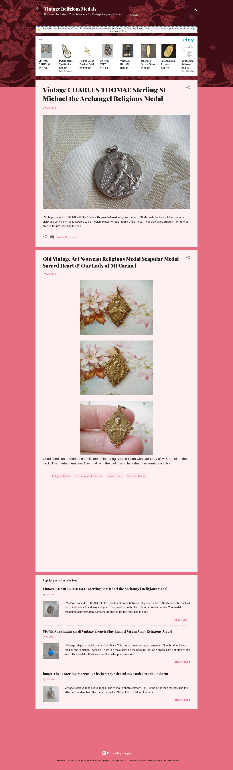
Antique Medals (61, 476)
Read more (182, 620)
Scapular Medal (136, 476)
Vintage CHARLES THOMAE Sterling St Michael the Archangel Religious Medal (104, 94)
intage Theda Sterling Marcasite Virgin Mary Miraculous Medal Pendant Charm (105, 674)
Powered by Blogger (118, 753)
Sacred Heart (114, 476)
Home (134, 14)
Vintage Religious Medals (70, 9)
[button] (188, 88)
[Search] (195, 9)
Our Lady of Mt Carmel (88, 476)
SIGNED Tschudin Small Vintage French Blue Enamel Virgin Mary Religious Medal (107, 631)
